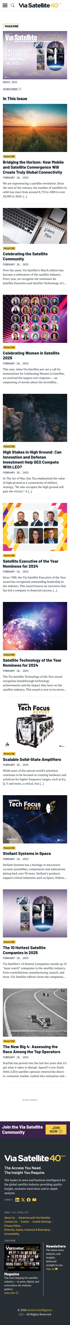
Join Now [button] (55, 1129)
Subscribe (10, 89)
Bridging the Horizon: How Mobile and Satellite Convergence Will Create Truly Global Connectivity (33, 167)
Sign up (50, 1269)
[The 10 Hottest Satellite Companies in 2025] (35, 913)
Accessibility (11, 1233)
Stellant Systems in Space (27, 853)
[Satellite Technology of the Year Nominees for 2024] (35, 626)
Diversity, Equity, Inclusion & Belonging (27, 1229)
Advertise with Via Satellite (34, 1217)
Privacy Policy (12, 1225)
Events (25, 1221)
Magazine (9, 156)
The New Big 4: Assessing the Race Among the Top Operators (31, 1049)
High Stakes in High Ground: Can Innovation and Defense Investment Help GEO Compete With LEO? (32, 459)
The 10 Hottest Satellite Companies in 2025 (24, 950)
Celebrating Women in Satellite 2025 (31, 355)
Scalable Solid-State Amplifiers (32, 759)
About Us (9, 1217)
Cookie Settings (41, 1221)
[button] (5, 5)
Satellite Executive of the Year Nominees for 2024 (31, 564)
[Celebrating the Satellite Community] (35, 226)
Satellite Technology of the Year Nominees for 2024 (32, 663)
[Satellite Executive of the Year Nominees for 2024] (35, 527)
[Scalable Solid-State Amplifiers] (35, 725)
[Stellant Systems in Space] (35, 819)
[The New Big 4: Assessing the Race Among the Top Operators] (35, 1012)
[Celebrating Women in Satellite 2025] (35, 318)
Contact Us (10, 1221)
